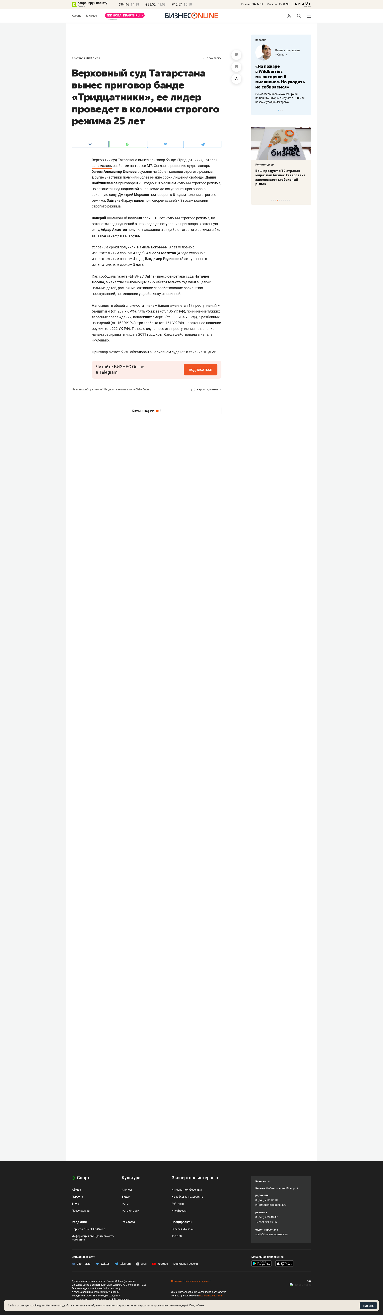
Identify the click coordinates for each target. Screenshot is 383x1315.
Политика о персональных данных (191, 1281)
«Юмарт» (281, 54)
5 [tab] (279, 200)
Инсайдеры (179, 1210)
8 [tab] (285, 200)
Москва (272, 4)
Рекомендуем (264, 164)
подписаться (200, 369)
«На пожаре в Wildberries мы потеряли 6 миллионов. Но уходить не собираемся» (280, 77)
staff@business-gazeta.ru (271, 1234)
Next (307, 110)
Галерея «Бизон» (182, 1229)
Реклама (128, 1222)
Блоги (76, 1203)
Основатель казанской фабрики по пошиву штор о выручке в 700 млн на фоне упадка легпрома (280, 98)
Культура (131, 1177)
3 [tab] (282, 110)
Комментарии (147, 411)
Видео (126, 1196)
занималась (102, 166)
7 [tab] (283, 200)
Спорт (83, 1177)
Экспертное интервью (195, 1177)
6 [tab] (281, 200)
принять (368, 1305)
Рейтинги (178, 1203)
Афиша (76, 1189)
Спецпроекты (182, 1222)
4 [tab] (277, 200)
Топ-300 (177, 1236)
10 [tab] (289, 200)
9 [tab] (287, 200)
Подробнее (196, 1305)
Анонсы (127, 1189)
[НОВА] (125, 16)
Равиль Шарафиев (287, 50)
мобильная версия (185, 1263)
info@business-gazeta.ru (270, 1204)
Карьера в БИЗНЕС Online (88, 1229)
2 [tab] (280, 110)
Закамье (91, 15)
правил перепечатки (211, 1295)
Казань (246, 4)
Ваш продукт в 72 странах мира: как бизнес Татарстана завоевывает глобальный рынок (280, 177)
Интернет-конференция (187, 1189)
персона (260, 40)
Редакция (79, 1222)
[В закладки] (236, 67)
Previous (257, 110)
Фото (125, 1203)
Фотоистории (130, 1210)
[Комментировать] (236, 55)
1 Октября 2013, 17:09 (86, 58)
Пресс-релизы (81, 1210)
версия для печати (208, 389)
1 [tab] (278, 110)
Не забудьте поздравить (187, 1196)
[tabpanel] (281, 74)
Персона (77, 1196)
